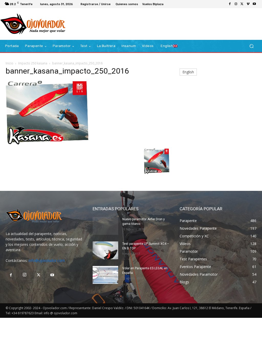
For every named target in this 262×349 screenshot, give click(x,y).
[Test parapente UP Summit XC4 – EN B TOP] (105, 250)
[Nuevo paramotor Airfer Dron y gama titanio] (105, 226)
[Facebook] (230, 4)
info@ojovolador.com (47, 260)
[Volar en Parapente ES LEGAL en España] (105, 275)
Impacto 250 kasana (32, 63)
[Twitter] (242, 4)
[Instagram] (236, 4)
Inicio (9, 63)
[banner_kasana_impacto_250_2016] (47, 143)
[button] (251, 46)
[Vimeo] (248, 4)
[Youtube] (254, 4)
